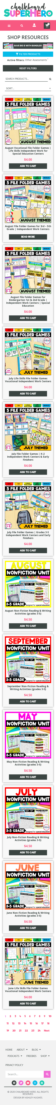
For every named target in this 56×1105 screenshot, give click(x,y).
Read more (28, 236)
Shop (44, 1056)
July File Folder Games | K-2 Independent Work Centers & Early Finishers (28, 456)
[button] (9, 25)
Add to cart (28, 166)
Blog (35, 1049)
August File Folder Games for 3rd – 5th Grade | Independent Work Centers (28, 227)
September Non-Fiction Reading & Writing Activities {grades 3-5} (28, 688)
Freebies (31, 1056)
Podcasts (13, 1056)
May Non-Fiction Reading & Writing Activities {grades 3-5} (28, 763)
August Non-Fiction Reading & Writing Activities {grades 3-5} (28, 612)
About (21, 1049)
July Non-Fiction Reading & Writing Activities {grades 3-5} (28, 839)
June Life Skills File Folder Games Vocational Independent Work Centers (28, 990)
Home (9, 1049)
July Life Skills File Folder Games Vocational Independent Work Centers (28, 380)
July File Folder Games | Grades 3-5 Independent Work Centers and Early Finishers (28, 535)
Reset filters (28, 68)
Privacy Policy (14, 1065)
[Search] (47, 1074)
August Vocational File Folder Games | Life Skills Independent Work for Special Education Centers (28, 150)
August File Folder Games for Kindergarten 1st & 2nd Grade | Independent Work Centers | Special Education (28, 301)
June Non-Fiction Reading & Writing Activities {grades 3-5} (28, 914)
